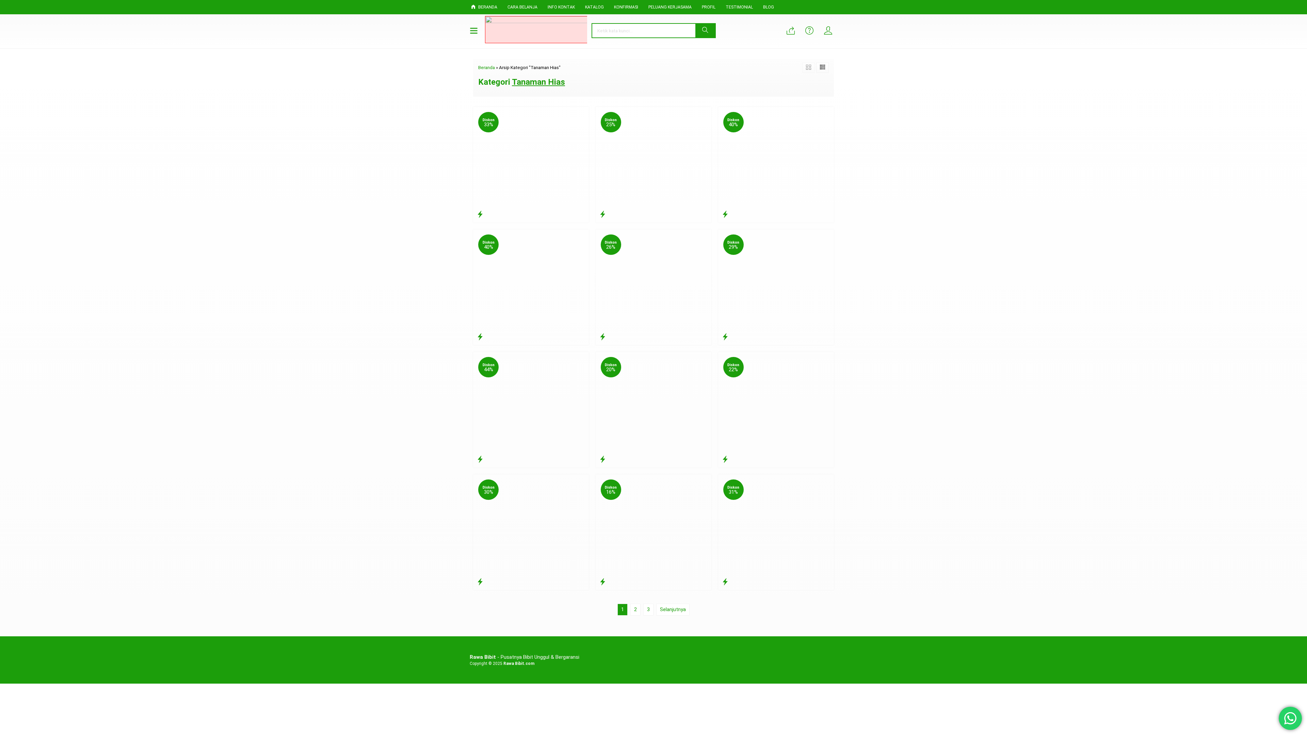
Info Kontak (561, 7)
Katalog (594, 7)
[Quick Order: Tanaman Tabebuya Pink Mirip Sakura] (602, 214)
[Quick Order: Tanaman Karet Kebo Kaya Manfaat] (602, 582)
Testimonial (739, 7)
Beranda (487, 7)
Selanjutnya (673, 609)
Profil (708, 7)
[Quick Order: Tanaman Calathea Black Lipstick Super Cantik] (725, 459)
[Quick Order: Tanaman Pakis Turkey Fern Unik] (725, 337)
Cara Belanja (522, 7)
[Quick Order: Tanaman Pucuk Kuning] (480, 337)
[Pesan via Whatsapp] (791, 31)
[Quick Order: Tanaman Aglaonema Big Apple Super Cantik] (480, 214)
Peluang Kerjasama (670, 7)
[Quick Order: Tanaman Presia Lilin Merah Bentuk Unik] (480, 582)
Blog (768, 7)
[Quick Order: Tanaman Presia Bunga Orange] (725, 582)
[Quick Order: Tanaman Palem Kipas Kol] (602, 459)
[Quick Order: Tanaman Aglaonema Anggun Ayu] (602, 337)
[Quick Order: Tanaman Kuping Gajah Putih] (725, 214)
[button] (705, 30)
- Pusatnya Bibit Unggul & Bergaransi (524, 657)
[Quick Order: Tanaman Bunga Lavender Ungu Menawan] (480, 459)
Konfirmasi (626, 7)
